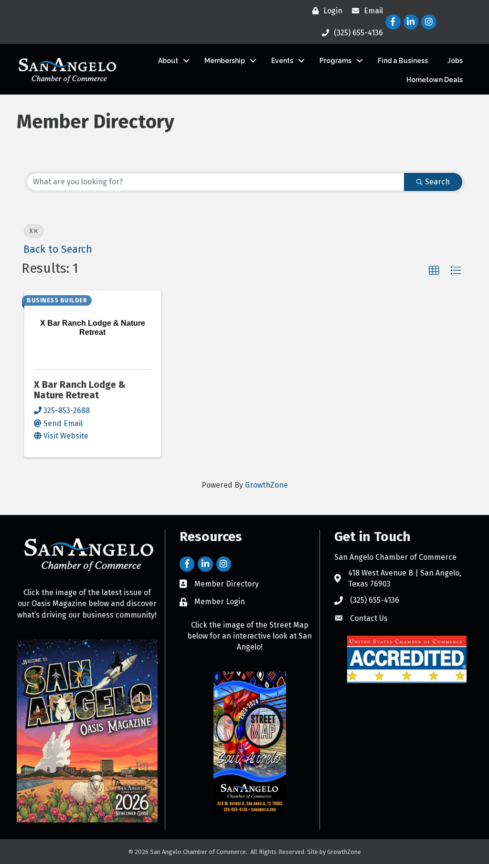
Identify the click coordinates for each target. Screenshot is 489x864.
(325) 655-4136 (374, 600)
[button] (434, 270)
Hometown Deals (434, 80)
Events (282, 60)
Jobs (455, 60)
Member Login (219, 601)
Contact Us (369, 618)
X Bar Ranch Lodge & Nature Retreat (80, 390)
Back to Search (57, 249)
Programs (335, 60)
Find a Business (403, 60)
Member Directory (226, 583)
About (168, 60)
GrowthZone (266, 485)
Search (437, 181)
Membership (224, 60)
